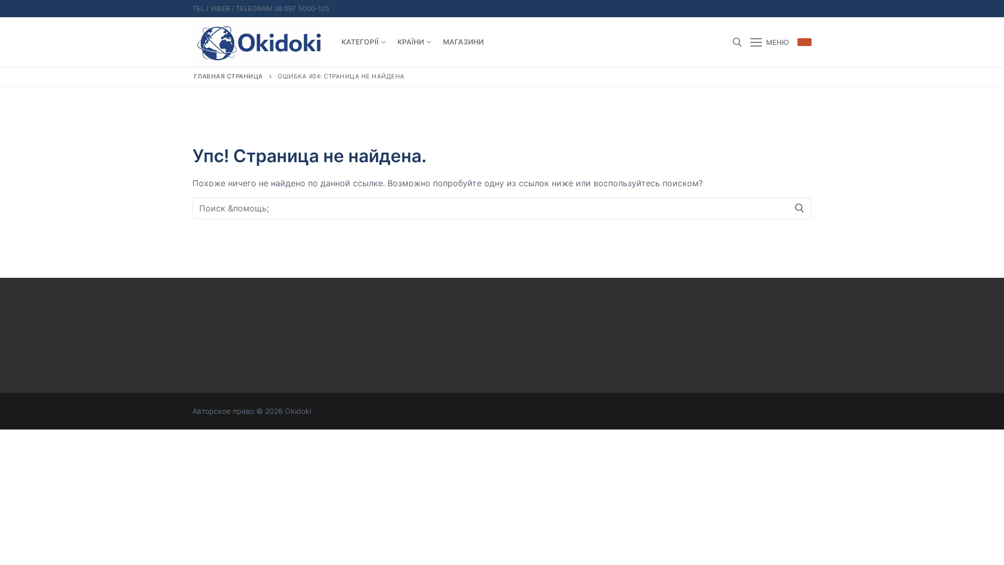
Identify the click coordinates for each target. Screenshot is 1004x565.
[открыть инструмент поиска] (737, 42)
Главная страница (228, 76)
